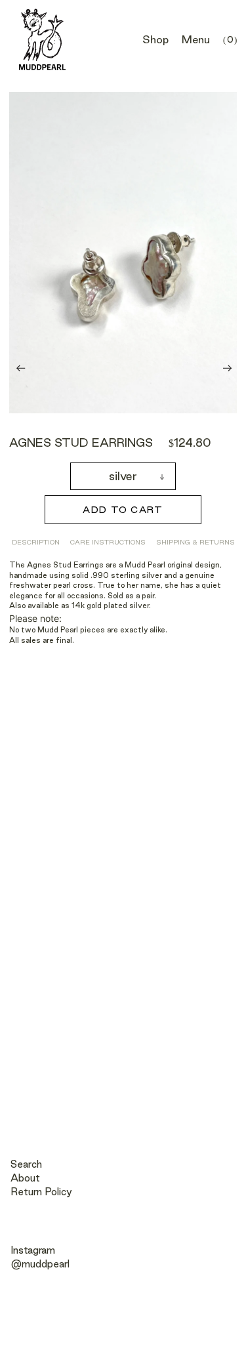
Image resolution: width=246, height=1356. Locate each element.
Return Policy (41, 1191)
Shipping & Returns (195, 542)
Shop (155, 39)
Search (26, 1164)
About (25, 1177)
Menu (196, 39)
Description (36, 542)
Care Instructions (108, 542)
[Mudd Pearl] (42, 39)
